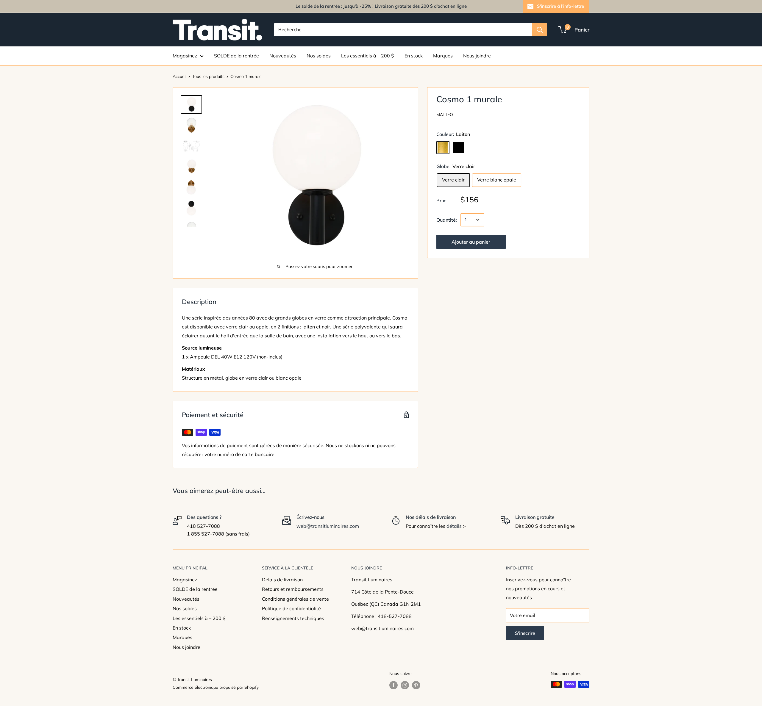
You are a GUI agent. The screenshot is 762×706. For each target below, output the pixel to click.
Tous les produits (208, 76)
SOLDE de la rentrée (236, 56)
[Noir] (458, 147)
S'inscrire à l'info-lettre (560, 6)
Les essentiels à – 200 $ (367, 56)
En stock (414, 56)
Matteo (444, 114)
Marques (443, 56)
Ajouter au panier (471, 242)
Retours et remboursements (293, 589)
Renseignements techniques (293, 618)
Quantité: (446, 220)
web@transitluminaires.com (327, 526)
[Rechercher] (539, 29)
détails (454, 526)
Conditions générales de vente (295, 599)
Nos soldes (319, 56)
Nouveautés (282, 56)
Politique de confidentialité (291, 608)
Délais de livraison (282, 580)
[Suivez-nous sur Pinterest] (416, 685)
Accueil (179, 76)
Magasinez (185, 56)
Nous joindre (477, 56)
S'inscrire (525, 633)
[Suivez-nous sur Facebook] (393, 685)
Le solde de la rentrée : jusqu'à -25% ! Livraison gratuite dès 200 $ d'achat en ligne (381, 6)
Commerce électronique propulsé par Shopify (216, 687)
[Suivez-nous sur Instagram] (405, 685)
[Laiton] (443, 147)
